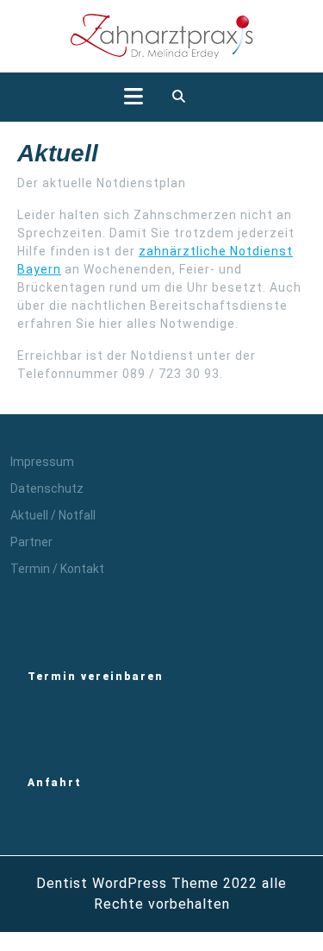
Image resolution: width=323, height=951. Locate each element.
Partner (31, 542)
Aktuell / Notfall (53, 515)
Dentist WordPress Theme (127, 883)
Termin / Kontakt (57, 569)
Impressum (42, 462)
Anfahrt (55, 783)
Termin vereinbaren (96, 677)
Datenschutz (47, 488)
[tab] (133, 97)
